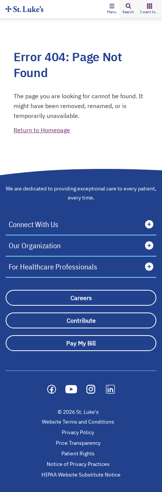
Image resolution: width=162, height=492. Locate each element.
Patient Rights (78, 453)
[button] (111, 9)
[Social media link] (52, 389)
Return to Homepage (42, 130)
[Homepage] (24, 9)
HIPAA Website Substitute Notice (81, 474)
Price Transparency (78, 442)
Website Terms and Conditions (78, 421)
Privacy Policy (78, 432)
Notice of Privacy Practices (78, 464)
